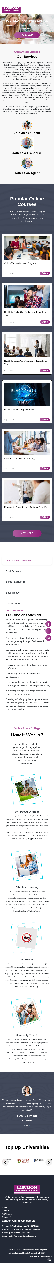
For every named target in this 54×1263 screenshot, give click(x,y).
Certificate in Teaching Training (19, 458)
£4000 (45, 273)
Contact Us (7, 1217)
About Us (6, 1211)
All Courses (7, 1214)
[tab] (27, 560)
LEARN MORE (27, 35)
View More (27, 533)
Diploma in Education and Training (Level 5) (25, 507)
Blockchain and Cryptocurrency (19, 409)
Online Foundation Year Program (20, 263)
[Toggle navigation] (48, 9)
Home (4, 1207)
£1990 (45, 419)
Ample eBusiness (46, 1256)
